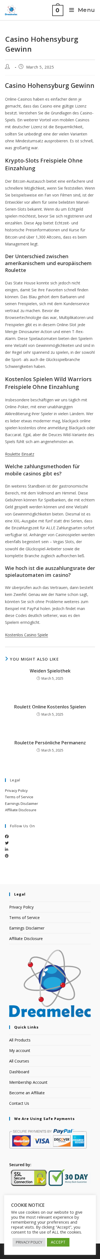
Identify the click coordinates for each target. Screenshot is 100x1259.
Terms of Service (19, 796)
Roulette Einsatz (19, 454)
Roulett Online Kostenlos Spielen (50, 707)
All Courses (19, 1061)
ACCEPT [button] (58, 1242)
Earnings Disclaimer (21, 803)
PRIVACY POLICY (29, 1242)
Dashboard (19, 1071)
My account (19, 1050)
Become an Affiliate (27, 1092)
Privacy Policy (16, 790)
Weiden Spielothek (50, 671)
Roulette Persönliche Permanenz (50, 743)
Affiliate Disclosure (20, 809)
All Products (20, 1040)
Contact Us (19, 1103)
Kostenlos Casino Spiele (26, 634)
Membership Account (28, 1082)
